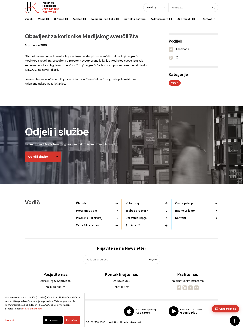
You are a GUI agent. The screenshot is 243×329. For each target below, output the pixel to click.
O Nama (59, 19)
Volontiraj (132, 203)
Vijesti (29, 19)
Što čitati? (133, 225)
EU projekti (184, 19)
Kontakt (207, 19)
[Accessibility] (235, 321)
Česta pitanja (184, 203)
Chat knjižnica (227, 308)
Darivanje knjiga (136, 218)
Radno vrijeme (185, 210)
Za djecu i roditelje (103, 19)
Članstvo (82, 203)
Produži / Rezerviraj (89, 218)
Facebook (182, 49)
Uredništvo (114, 322)
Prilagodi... (10, 320)
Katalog (77, 19)
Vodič (41, 19)
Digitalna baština (134, 19)
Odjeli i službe (38, 157)
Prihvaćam (72, 320)
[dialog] (43, 310)
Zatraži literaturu (87, 225)
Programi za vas (87, 210)
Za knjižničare (159, 19)
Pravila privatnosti (131, 322)
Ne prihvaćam (52, 320)
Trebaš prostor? (137, 210)
